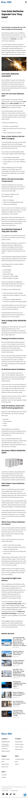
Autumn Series (19, 747)
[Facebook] (3, 794)
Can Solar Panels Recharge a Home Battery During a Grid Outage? (19, 713)
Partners (4, 777)
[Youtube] (7, 794)
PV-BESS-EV (5, 748)
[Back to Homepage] (7, 2)
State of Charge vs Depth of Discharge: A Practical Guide (19, 694)
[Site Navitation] (26, 2)
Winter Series (18, 749)
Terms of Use (5, 790)
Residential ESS (6, 742)
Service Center (6, 759)
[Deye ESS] (7, 734)
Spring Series (18, 742)
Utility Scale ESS (6, 751)
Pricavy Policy (14, 790)
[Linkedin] (14, 794)
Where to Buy (5, 764)
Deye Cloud (5, 766)
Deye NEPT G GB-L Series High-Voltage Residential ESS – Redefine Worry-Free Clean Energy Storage (19, 673)
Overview (4, 775)
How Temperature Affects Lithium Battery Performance (19, 703)
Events (17, 764)
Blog (16, 761)
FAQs (3, 761)
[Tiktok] (11, 794)
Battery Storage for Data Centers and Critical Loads (18, 653)
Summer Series (19, 744)
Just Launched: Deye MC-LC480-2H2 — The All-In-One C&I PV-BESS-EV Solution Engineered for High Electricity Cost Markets (19, 641)
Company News (19, 759)
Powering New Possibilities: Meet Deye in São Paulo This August (19, 684)
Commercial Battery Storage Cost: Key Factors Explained (18, 662)
